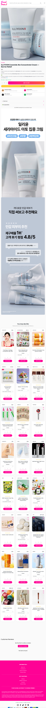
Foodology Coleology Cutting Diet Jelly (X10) (8, 351)
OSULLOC (3, 514)
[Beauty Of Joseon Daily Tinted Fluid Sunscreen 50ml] (38, 375)
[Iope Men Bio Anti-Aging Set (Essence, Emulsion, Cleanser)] (38, 523)
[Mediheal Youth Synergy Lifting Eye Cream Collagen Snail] (38, 597)
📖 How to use (4, 101)
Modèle (23, 388)
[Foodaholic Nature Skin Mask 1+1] (38, 487)
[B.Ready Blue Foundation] (23, 560)
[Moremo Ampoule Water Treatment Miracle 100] (7, 413)
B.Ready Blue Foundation (23, 571)
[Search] (40, 3)
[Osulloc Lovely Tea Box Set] (7, 523)
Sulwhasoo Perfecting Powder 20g (23, 535)
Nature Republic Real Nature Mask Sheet (23, 351)
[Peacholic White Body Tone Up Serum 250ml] (38, 339)
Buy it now (23, 86)
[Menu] (44, 3)
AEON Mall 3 (27, 696)
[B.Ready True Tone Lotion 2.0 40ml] (38, 560)
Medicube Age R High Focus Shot (38, 462)
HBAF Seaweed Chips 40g (7, 498)
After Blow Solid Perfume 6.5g (23, 609)
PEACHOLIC (34, 330)
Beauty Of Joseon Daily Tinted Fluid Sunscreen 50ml (38, 388)
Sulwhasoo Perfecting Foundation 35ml (7, 462)
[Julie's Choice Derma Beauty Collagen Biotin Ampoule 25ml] (23, 487)
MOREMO (3, 404)
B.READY (18, 551)
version (7, 389)
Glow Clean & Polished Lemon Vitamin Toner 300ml (23, 462)
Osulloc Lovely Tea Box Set (7, 534)
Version (23, 353)
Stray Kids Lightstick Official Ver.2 (38, 425)
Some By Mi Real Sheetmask (7, 387)
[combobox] (26, 3)
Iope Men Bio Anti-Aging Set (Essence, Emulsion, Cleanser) (38, 536)
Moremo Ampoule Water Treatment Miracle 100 (7, 425)
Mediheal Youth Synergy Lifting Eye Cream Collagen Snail (38, 609)
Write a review (23, 646)
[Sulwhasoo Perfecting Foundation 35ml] (7, 450)
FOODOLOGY (4, 330)
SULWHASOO (4, 441)
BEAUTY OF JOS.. (35, 366)
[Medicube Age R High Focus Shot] (38, 450)
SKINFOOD (19, 404)
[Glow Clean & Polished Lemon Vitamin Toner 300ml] (23, 450)
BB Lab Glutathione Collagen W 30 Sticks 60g (7, 572)
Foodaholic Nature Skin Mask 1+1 (38, 498)
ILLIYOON (3, 62)
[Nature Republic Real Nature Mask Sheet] (23, 339)
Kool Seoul (21, 702)
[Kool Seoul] (4, 3)
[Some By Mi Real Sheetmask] (7, 375)
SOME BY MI (4, 366)
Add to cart (26, 82)
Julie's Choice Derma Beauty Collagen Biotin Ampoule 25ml (23, 499)
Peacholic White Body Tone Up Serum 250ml (38, 351)
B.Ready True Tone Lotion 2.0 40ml (38, 572)
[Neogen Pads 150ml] (7, 597)
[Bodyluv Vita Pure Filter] (23, 375)
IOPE (33, 514)
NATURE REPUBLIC (20, 330)
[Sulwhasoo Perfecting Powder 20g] (23, 523)
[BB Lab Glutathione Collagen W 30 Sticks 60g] (7, 560)
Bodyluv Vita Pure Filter (23, 386)
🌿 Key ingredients (5, 104)
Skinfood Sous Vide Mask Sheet (23, 425)
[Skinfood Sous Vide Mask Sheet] (23, 413)
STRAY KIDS (34, 404)
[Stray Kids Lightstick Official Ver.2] (38, 413)
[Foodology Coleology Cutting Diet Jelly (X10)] (7, 339)
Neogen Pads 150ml (7, 608)
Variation (7, 464)
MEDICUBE (34, 441)
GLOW (18, 441)
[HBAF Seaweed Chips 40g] (7, 487)
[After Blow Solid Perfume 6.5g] (23, 597)
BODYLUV (18, 366)
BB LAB (3, 551)
